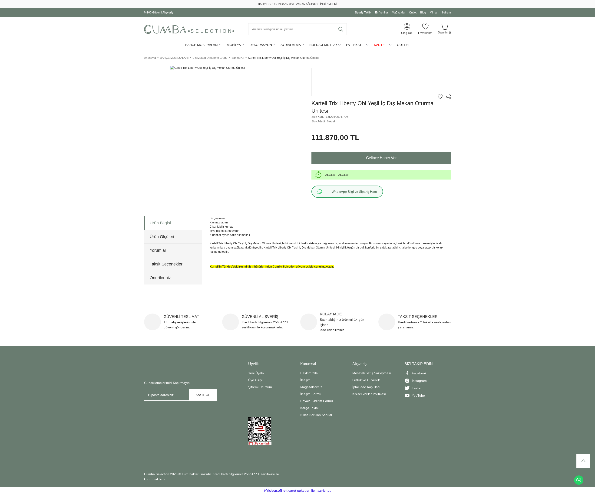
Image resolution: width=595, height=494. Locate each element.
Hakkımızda (309, 373)
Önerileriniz (160, 277)
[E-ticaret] (297, 491)
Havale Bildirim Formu (316, 401)
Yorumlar (158, 250)
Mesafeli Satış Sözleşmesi (371, 373)
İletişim (305, 380)
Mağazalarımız (311, 387)
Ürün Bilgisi (160, 223)
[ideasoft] (273, 490)
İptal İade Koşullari (366, 387)
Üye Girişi (255, 380)
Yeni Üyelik (256, 373)
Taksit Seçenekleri (166, 264)
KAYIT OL (203, 395)
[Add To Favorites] (440, 96)
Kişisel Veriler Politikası (369, 394)
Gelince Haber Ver (381, 158)
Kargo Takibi (309, 408)
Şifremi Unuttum (260, 387)
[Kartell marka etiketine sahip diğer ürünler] (325, 82)
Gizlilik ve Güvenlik (366, 380)
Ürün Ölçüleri (162, 236)
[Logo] (189, 29)
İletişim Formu (310, 394)
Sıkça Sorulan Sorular (316, 415)
